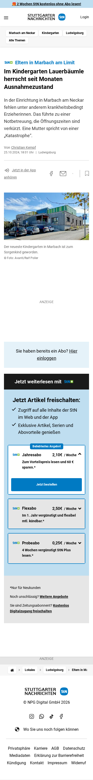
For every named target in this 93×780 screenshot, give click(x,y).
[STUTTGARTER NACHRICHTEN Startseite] (46, 17)
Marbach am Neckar (22, 33)
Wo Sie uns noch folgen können (51, 729)
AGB (55, 748)
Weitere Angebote (54, 597)
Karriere (40, 748)
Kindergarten (50, 33)
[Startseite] (12, 670)
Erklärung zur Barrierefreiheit (59, 755)
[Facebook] (61, 716)
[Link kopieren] (42, 174)
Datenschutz (74, 748)
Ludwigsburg (75, 33)
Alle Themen (17, 40)
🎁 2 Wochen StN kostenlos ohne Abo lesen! (46, 4)
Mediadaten (19, 755)
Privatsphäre (19, 748)
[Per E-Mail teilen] (63, 174)
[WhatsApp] (42, 716)
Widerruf (78, 763)
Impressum (57, 763)
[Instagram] (32, 716)
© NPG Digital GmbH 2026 (46, 702)
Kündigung (16, 763)
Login (84, 17)
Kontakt (37, 763)
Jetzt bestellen (46, 484)
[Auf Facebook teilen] (51, 174)
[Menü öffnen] (6, 17)
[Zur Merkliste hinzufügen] (85, 174)
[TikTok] (52, 716)
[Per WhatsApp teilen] (73, 174)
